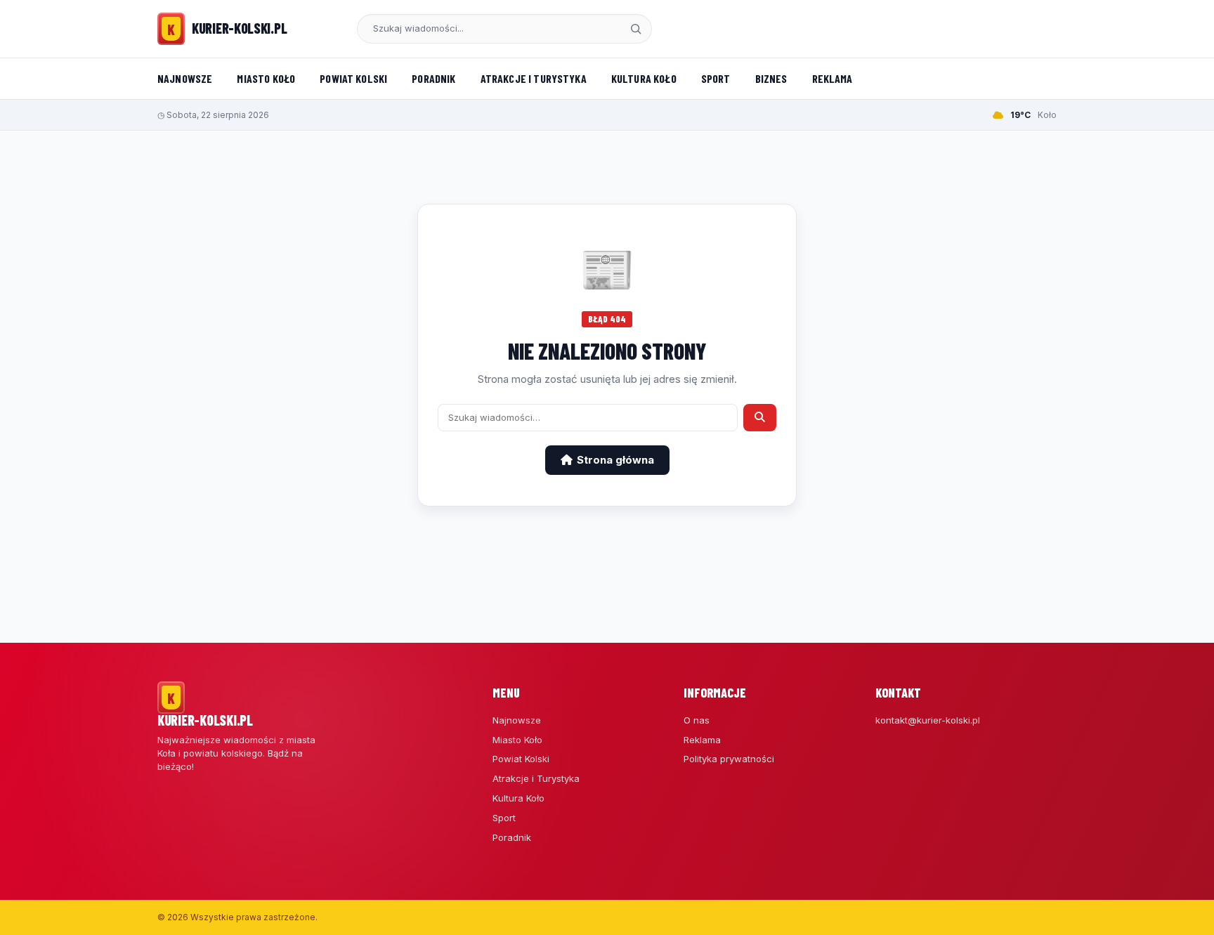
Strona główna (615, 459)
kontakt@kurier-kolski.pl (927, 720)
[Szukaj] (635, 29)
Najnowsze (184, 78)
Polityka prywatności (729, 758)
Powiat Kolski (353, 78)
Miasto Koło (266, 78)
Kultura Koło (644, 78)
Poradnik (433, 78)
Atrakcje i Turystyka (534, 78)
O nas (697, 720)
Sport (716, 78)
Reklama (832, 78)
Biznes (771, 78)
